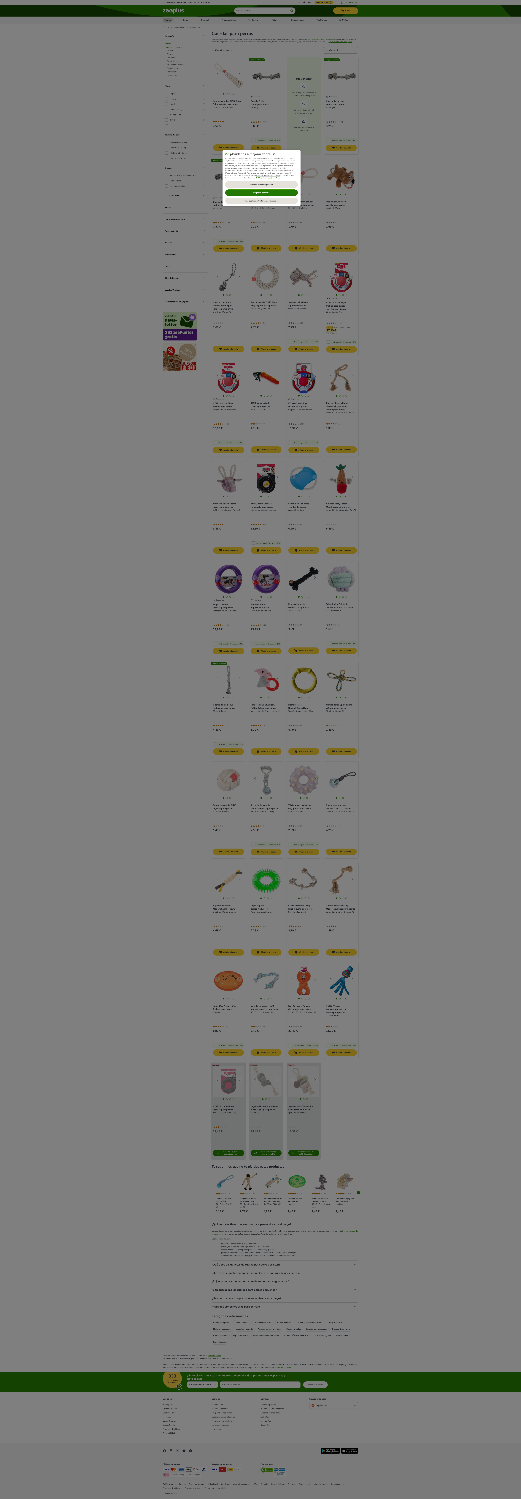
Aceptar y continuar (261, 192)
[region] (262, 178)
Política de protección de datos (268, 178)
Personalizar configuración (261, 184)
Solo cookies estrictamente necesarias (261, 201)
